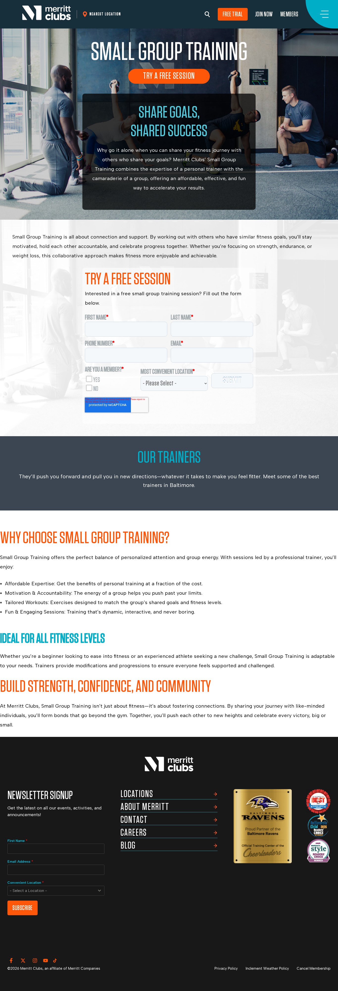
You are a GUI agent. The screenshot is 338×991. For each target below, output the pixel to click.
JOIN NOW (264, 14)
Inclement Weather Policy (267, 968)
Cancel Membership (314, 968)
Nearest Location (105, 14)
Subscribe (22, 908)
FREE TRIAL (233, 14)
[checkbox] (111, 383)
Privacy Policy (226, 968)
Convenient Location (25, 883)
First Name (17, 841)
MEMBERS (289, 14)
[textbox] (51, 890)
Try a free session (169, 76)
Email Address (20, 861)
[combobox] (55, 891)
